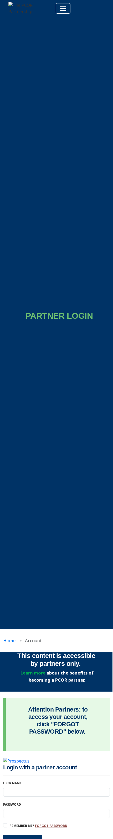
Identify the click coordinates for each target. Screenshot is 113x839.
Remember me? (38, 825)
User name (12, 783)
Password (12, 804)
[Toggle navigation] (63, 8)
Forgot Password (51, 825)
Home (9, 640)
